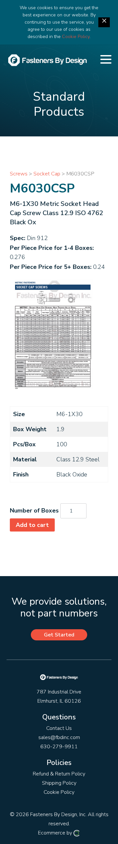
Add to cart (32, 525)
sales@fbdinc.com (59, 737)
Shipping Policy (59, 783)
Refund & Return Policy (59, 773)
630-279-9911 (59, 746)
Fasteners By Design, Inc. (58, 814)
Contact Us (59, 728)
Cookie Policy (75, 36)
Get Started (59, 634)
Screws (19, 173)
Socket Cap (46, 173)
